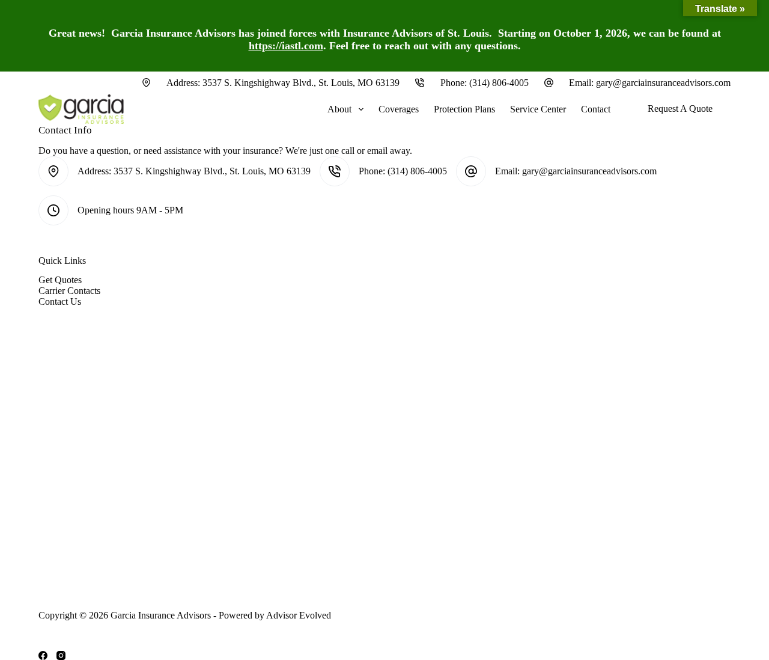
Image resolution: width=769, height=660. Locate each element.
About (339, 109)
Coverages (398, 109)
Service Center (538, 109)
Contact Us (59, 301)
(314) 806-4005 (499, 83)
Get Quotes (60, 280)
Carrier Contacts (69, 291)
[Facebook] (42, 655)
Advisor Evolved (298, 615)
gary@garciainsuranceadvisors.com (663, 83)
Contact (595, 109)
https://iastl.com (286, 46)
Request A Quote (680, 108)
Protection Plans (464, 109)
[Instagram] (60, 655)
